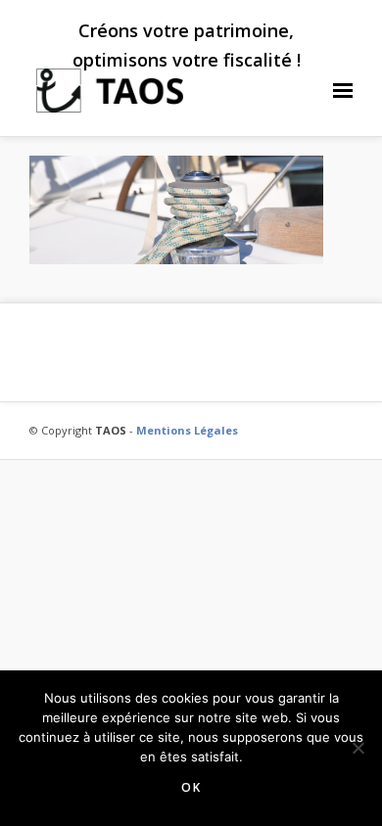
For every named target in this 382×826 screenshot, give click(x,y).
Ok (191, 787)
